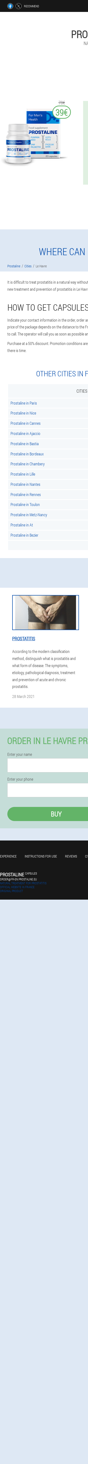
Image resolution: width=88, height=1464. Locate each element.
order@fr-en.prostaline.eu (18, 879)
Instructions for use (41, 856)
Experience (8, 856)
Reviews (71, 856)
